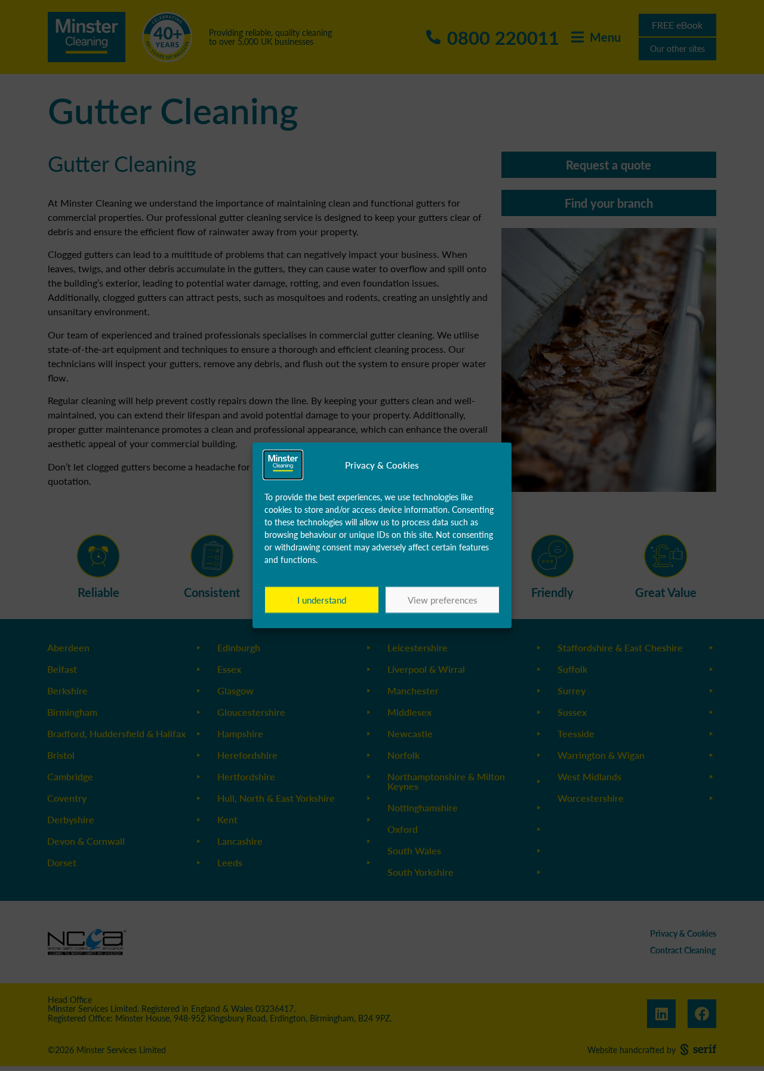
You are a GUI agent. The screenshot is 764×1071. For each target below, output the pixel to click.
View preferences (443, 599)
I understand (321, 599)
